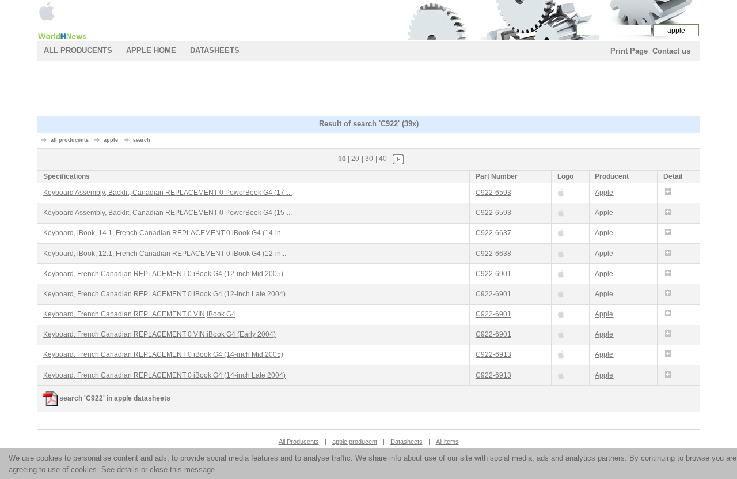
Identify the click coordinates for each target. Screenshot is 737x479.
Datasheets (215, 50)
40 (383, 158)
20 (355, 158)
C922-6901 (493, 274)
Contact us (671, 51)
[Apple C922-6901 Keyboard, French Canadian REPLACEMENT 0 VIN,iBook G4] (560, 314)
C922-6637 (493, 233)
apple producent (354, 441)
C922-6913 (493, 354)
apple (111, 140)
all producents (70, 140)
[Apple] (46, 10)
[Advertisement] (368, 90)
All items (447, 441)
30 (369, 158)
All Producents (78, 50)
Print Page (629, 51)
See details (120, 469)
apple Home (151, 50)
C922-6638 (493, 254)
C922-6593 (493, 192)
